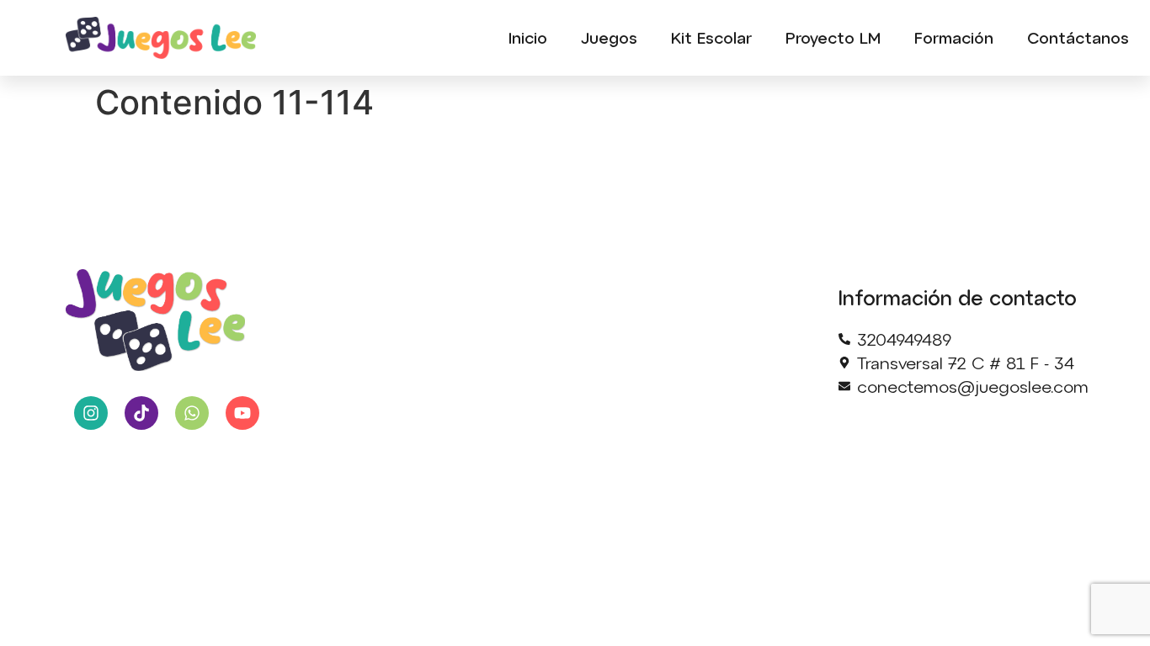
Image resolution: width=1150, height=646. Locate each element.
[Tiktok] (141, 413)
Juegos (609, 37)
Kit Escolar (711, 37)
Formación (953, 37)
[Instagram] (91, 413)
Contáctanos (1078, 37)
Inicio (527, 37)
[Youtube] (242, 413)
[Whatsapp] (192, 413)
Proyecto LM (833, 37)
